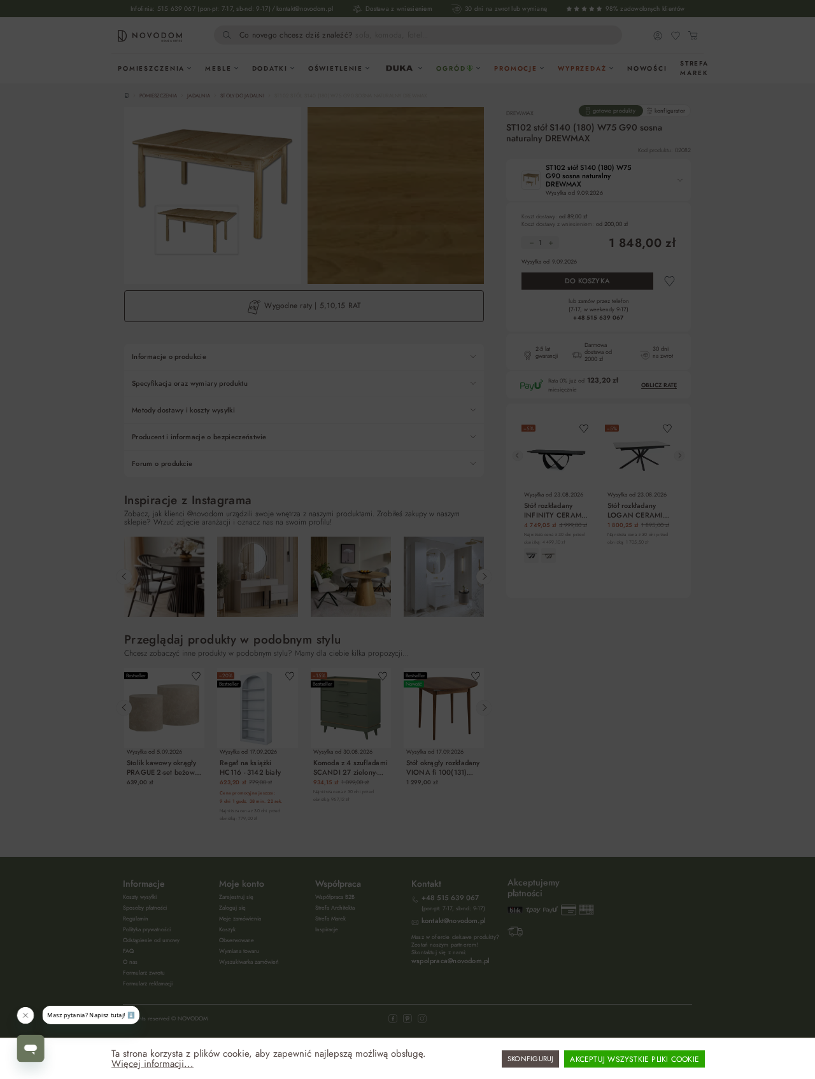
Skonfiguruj (530, 1059)
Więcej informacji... (152, 1064)
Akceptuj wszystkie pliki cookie (634, 1059)
